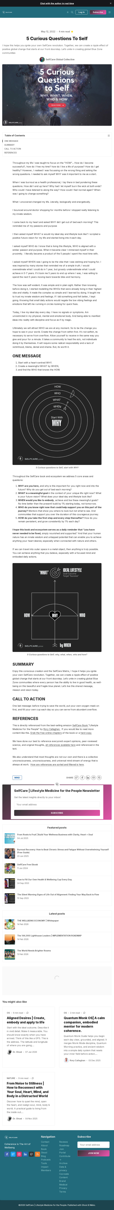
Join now (93, 1153)
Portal (62, 1152)
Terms (62, 1191)
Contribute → (64, 1158)
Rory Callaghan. (51, 729)
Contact (45, 1141)
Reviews (63, 1141)
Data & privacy (63, 1168)
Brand (62, 1181)
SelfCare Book (80, 725)
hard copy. (86, 732)
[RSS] (37, 1154)
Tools (44, 1163)
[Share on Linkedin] (88, 777)
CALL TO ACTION (12, 149)
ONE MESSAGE (11, 141)
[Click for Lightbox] (57, 420)
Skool (44, 1152)
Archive (63, 1163)
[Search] (72, 12)
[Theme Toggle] (67, 12)
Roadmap (64, 1145)
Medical (63, 1184)
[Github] (31, 1154)
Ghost (84, 1205)
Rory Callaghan (77, 1060)
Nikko (92, 1205)
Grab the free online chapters (46, 732)
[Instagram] (19, 1154)
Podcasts (46, 1159)
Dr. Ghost (17, 1052)
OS (8, 1013)
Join (61, 1149)
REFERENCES (10, 152)
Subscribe (98, 12)
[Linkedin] (25, 1154)
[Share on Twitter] (76, 777)
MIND (17, 777)
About (44, 1145)
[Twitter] (13, 1154)
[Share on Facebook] (82, 777)
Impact (44, 1166)
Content (63, 1177)
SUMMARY (9, 145)
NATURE (11, 1078)
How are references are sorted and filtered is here (57, 764)
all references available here (60, 745)
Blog (43, 1156)
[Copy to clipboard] (99, 777)
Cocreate (64, 1174)
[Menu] (109, 12)
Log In (82, 12)
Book (44, 1149)
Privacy (63, 1188)
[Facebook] (6, 1154)
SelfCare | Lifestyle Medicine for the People (46, 1205)
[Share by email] (93, 777)
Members (46, 1170)
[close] (110, 3)
